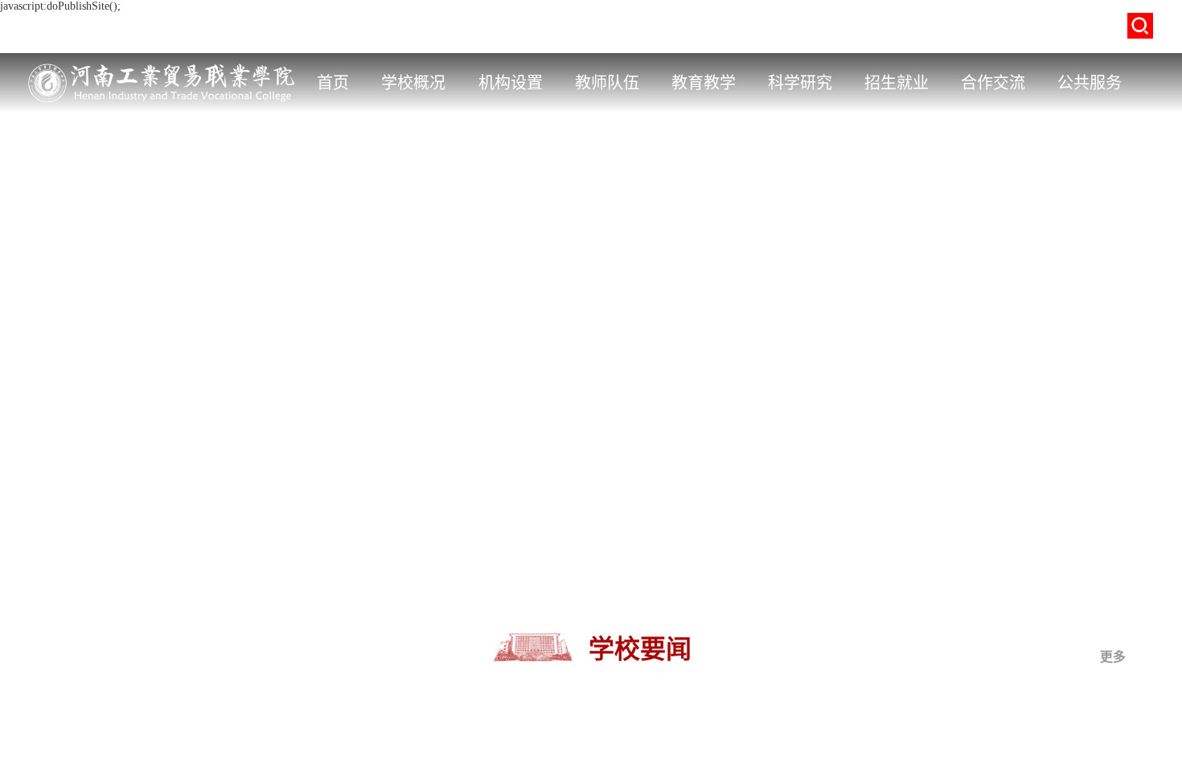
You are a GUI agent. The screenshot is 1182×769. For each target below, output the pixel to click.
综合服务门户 (455, 28)
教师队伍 (607, 83)
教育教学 (703, 83)
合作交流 (993, 83)
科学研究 (800, 83)
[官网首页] (164, 65)
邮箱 (618, 28)
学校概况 (413, 83)
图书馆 (667, 28)
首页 (333, 83)
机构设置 (510, 83)
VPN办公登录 (550, 28)
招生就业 (896, 83)
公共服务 (1089, 83)
